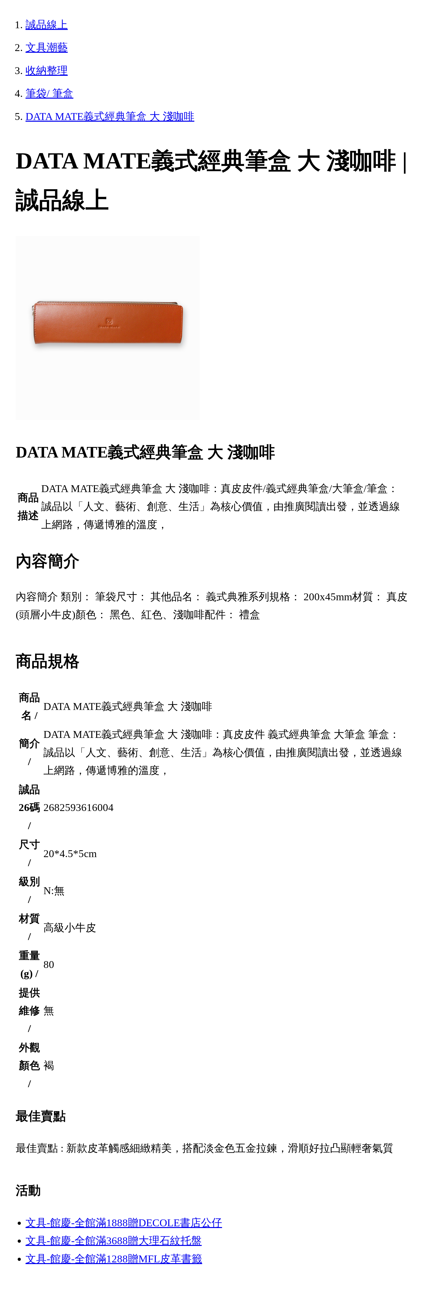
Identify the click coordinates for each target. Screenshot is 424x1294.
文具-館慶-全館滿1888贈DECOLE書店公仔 (124, 1223)
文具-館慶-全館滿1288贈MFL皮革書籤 (114, 1259)
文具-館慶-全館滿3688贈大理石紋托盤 (114, 1240)
